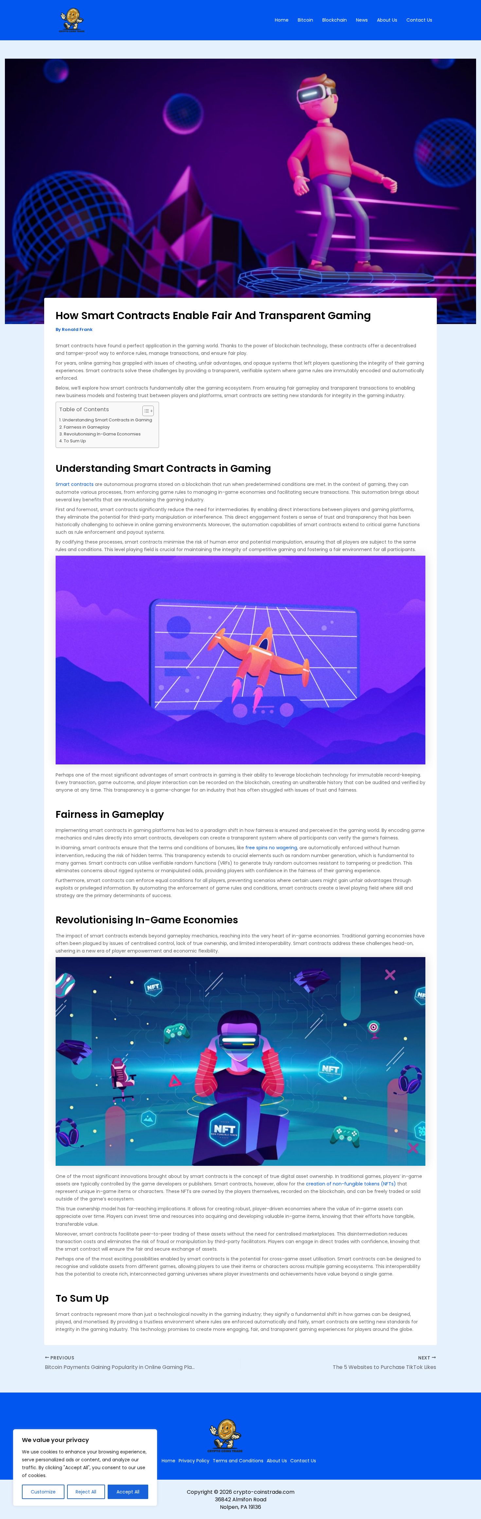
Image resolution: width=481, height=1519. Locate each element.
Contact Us (419, 20)
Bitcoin (305, 20)
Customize (43, 1492)
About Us (387, 20)
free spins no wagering (271, 847)
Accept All (127, 1492)
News (362, 20)
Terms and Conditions (238, 1460)
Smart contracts (75, 484)
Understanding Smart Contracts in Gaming (107, 420)
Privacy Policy (194, 1460)
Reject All (86, 1492)
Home (282, 20)
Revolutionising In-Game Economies (102, 434)
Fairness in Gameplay (87, 427)
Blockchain (334, 20)
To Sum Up (75, 441)
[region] (85, 1467)
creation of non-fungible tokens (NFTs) (351, 1184)
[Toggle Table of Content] (144, 410)
